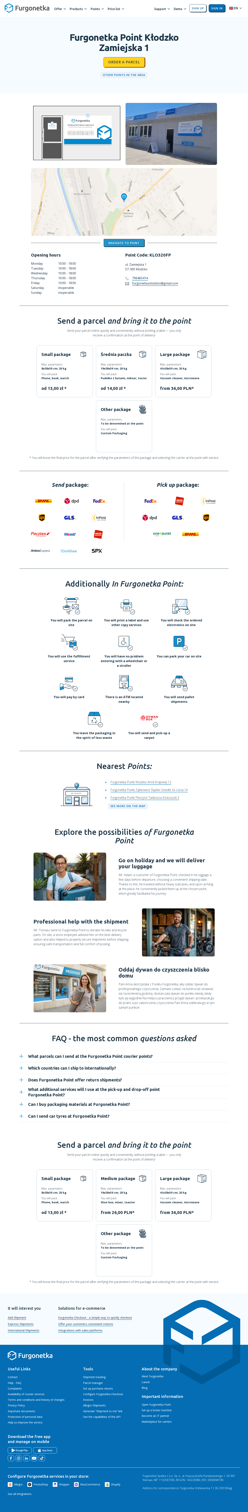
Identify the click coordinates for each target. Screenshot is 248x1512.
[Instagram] (19, 1458)
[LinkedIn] (26, 1458)
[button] (60, 8)
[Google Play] (20, 1450)
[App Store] (45, 1450)
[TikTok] (42, 1458)
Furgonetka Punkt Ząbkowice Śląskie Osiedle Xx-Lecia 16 (149, 790)
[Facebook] (11, 1458)
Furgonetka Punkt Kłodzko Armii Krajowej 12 (140, 782)
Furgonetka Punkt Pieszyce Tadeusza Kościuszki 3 (144, 797)
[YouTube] (34, 1458)
